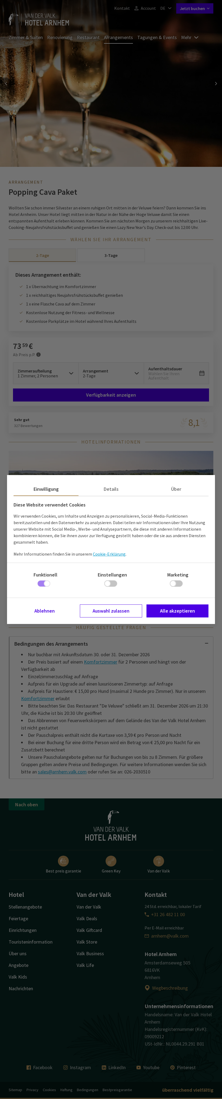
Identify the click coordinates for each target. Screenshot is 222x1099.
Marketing (177, 575)
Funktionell (45, 575)
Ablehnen (44, 611)
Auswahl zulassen (111, 611)
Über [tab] (176, 489)
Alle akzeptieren (177, 611)
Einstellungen (112, 575)
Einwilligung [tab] (46, 489)
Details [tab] (111, 489)
